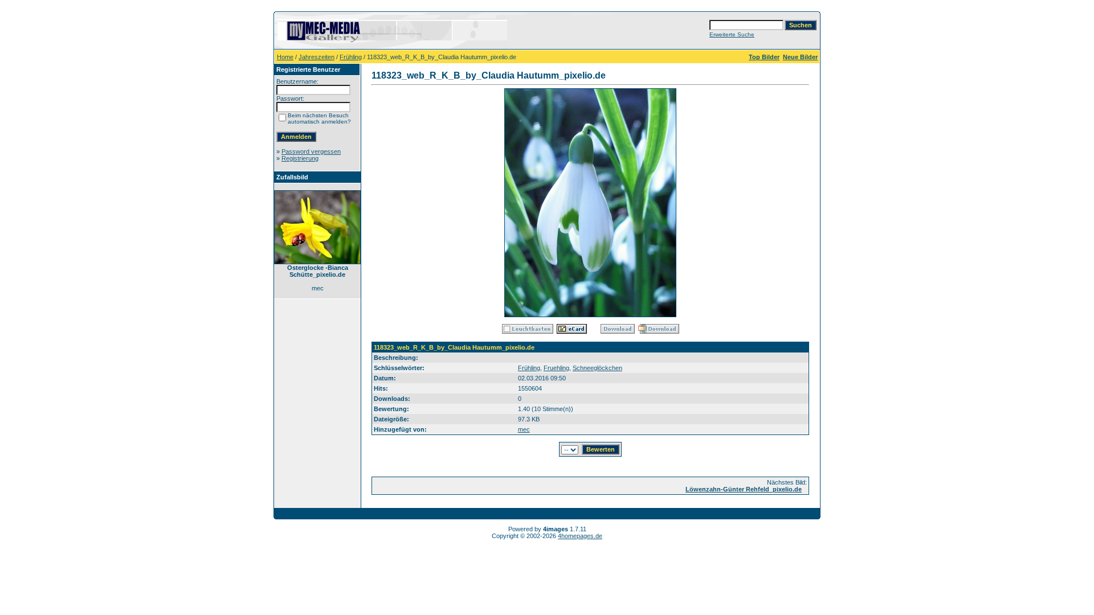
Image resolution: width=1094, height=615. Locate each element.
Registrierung (300, 158)
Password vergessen (311, 151)
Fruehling (556, 367)
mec (524, 429)
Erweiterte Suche (731, 34)
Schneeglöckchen (597, 367)
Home (285, 57)
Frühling (351, 57)
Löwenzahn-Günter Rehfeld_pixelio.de (743, 489)
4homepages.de (580, 535)
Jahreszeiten (316, 57)
